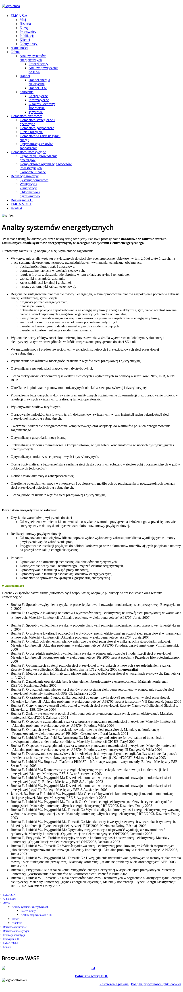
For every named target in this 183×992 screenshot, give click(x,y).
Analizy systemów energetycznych (33, 58)
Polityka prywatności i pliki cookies (156, 984)
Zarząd (24, 28)
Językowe (36, 112)
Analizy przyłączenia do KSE (36, 914)
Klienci (25, 40)
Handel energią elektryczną (39, 82)
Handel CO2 (38, 88)
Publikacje (27, 36)
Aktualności (19, 48)
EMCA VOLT (21, 204)
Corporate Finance (33, 172)
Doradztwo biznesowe (26, 116)
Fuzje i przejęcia (31, 132)
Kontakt (16, 208)
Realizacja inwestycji (25, 176)
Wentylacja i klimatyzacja (28, 186)
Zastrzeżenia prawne (114, 984)
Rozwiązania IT (22, 200)
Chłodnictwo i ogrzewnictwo (30, 194)
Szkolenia (26, 92)
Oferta (15, 52)
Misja (23, 20)
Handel (25, 76)
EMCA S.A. (19, 16)
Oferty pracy (28, 44)
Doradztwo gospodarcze (37, 128)
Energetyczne (38, 96)
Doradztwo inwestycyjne (28, 152)
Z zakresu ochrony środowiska (42, 106)
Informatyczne (39, 100)
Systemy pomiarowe (34, 180)
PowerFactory (38, 64)
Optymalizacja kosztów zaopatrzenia (36, 146)
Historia (25, 24)
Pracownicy (28, 32)
